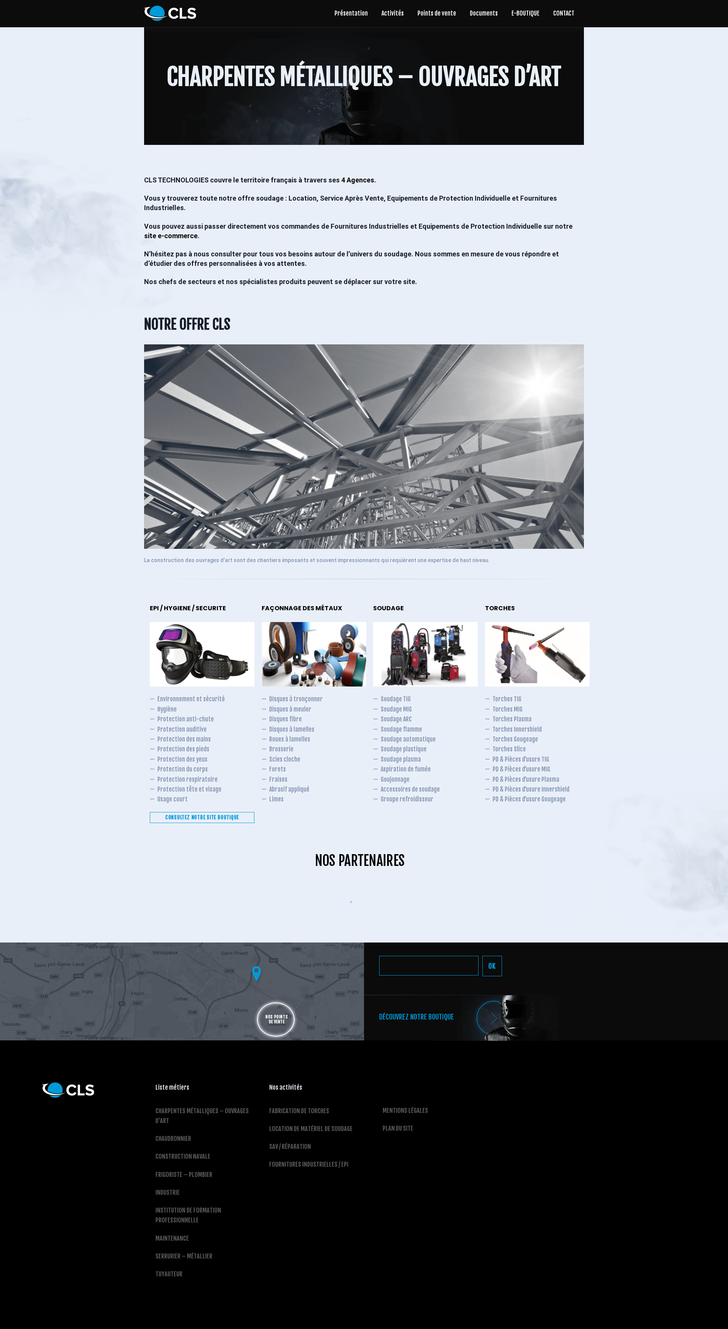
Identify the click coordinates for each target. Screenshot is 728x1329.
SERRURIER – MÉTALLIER (183, 1256)
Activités (392, 13)
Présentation (351, 13)
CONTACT (563, 13)
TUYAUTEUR (168, 1274)
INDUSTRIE (167, 1192)
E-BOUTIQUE (525, 13)
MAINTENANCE (172, 1238)
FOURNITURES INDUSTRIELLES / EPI (308, 1164)
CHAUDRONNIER (173, 1138)
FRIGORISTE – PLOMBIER (183, 1174)
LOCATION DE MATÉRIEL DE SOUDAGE (311, 1129)
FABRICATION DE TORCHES (299, 1111)
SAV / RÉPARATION (290, 1146)
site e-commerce (171, 236)
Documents (484, 13)
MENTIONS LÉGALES (405, 1110)
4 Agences (357, 180)
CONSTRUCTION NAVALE (182, 1156)
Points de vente (436, 13)
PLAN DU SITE (398, 1128)
